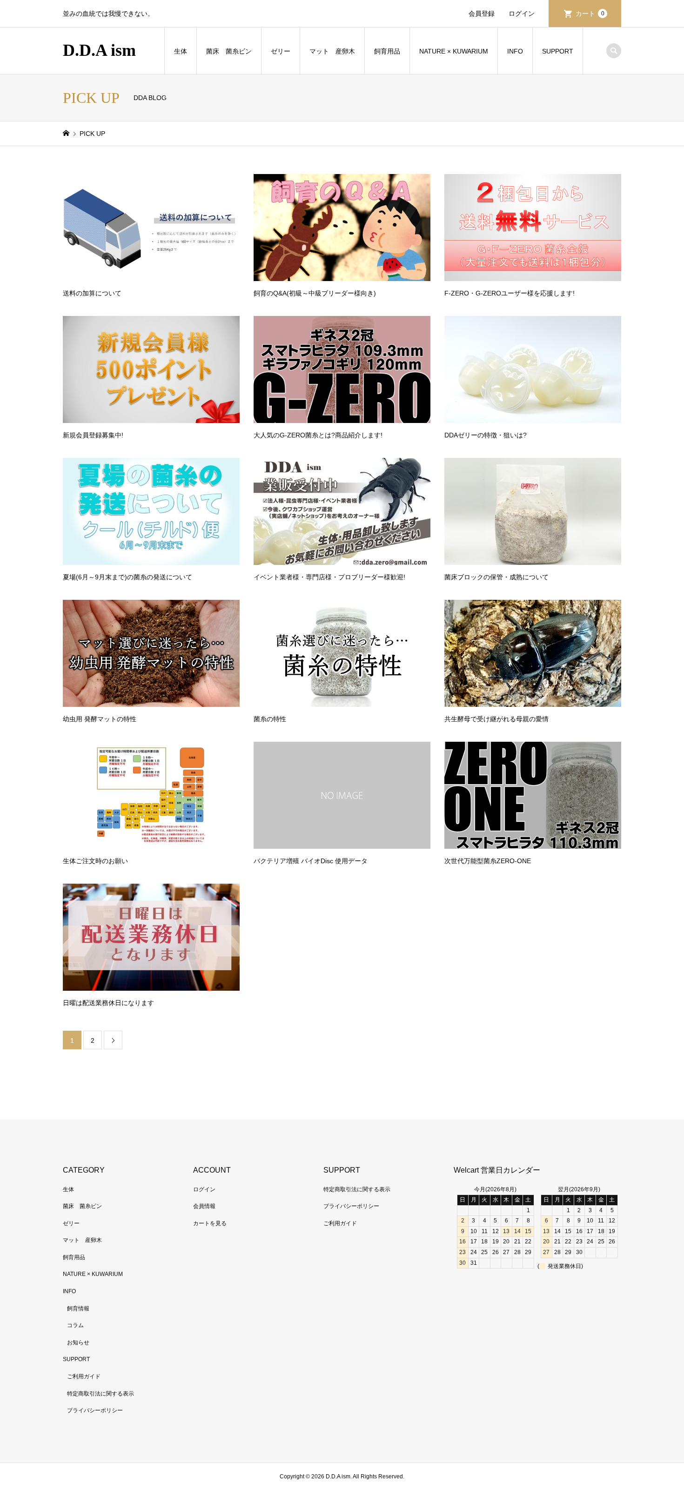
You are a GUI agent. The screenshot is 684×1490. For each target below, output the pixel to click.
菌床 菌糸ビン (229, 51)
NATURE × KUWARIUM (453, 51)
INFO (515, 51)
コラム (75, 1325)
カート (590, 13)
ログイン (522, 13)
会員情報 (204, 1206)
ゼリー (280, 51)
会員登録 (482, 13)
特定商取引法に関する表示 (100, 1393)
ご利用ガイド (84, 1376)
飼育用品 (387, 51)
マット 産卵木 (332, 51)
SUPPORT (557, 51)
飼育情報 (78, 1308)
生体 (180, 51)
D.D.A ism (99, 50)
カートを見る (210, 1223)
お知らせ (78, 1342)
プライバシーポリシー (95, 1410)
